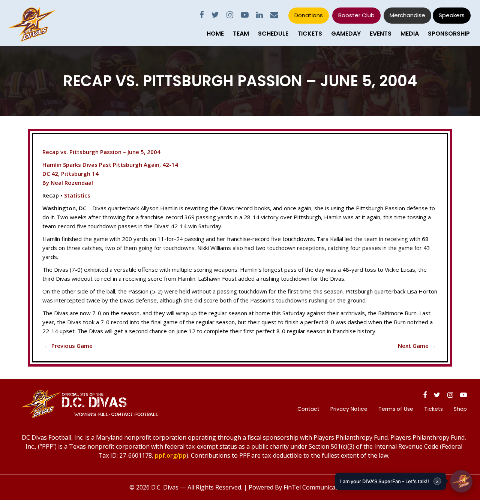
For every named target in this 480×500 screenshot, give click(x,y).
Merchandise (407, 15)
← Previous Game (68, 345)
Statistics (77, 195)
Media (409, 33)
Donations (308, 15)
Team (241, 33)
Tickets (309, 33)
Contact (308, 409)
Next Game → (417, 345)
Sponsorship (449, 33)
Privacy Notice (349, 409)
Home (215, 33)
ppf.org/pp (170, 455)
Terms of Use (395, 409)
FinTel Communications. (317, 487)
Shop (460, 409)
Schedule (273, 33)
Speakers (452, 15)
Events (381, 33)
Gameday (346, 33)
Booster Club (356, 15)
